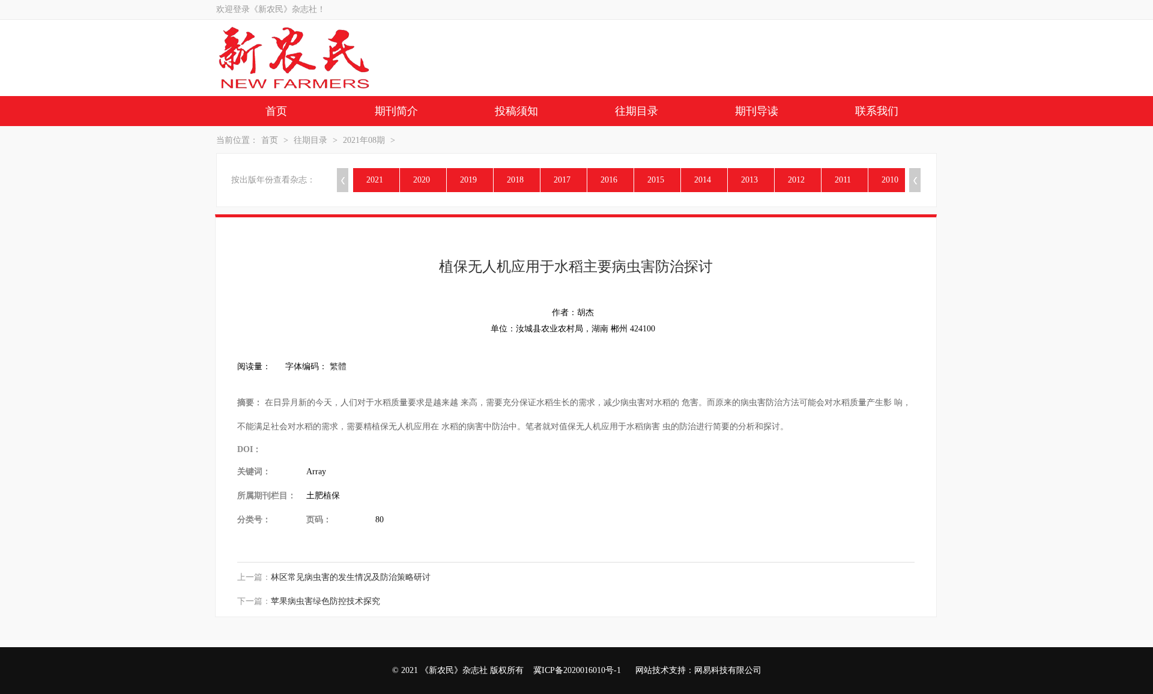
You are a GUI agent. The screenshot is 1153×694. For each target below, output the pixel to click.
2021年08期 (364, 140)
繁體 (338, 366)
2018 (515, 179)
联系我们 (876, 111)
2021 (374, 179)
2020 (421, 179)
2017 (562, 179)
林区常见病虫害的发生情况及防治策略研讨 (351, 577)
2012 (796, 179)
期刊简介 (396, 111)
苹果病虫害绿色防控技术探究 (325, 601)
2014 (702, 179)
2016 (609, 179)
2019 (468, 179)
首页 (276, 111)
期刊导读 (756, 111)
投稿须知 (516, 111)
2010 (890, 179)
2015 (655, 179)
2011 (843, 179)
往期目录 (636, 111)
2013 (749, 179)
